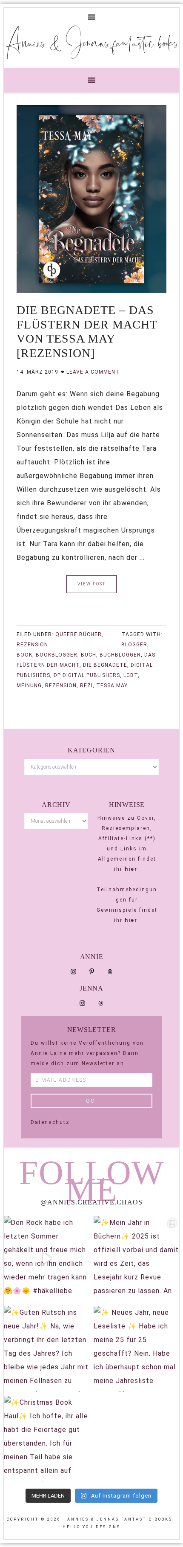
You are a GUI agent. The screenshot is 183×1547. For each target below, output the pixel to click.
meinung (29, 686)
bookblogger (56, 655)
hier (131, 869)
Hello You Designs (91, 1527)
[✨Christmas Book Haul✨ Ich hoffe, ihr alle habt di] (46, 1438)
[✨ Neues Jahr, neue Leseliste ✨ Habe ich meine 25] (136, 1348)
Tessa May (112, 686)
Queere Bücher (78, 634)
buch (88, 655)
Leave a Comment (93, 372)
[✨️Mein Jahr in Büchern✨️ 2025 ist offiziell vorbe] (136, 1259)
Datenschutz (50, 1122)
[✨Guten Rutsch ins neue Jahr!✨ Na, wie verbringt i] (46, 1348)
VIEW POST (91, 584)
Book (24, 655)
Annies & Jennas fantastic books (92, 42)
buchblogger (120, 655)
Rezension (32, 645)
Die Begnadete (105, 665)
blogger (134, 645)
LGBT (130, 675)
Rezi (86, 686)
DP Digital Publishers (87, 675)
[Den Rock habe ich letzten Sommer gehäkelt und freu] (46, 1259)
